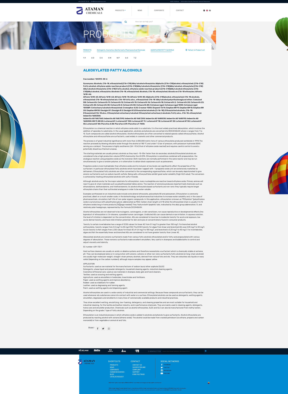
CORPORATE (159, 10)
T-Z (135, 58)
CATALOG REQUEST (117, 377)
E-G (101, 58)
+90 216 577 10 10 (83, 1)
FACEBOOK (167, 364)
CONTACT (180, 10)
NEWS (140, 10)
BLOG (112, 374)
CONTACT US (137, 365)
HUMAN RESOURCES (117, 372)
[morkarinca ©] (209, 383)
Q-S (126, 58)
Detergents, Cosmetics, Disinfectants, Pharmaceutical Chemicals (121, 50)
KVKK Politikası (174, 1)
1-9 (84, 58)
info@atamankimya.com (98, 1)
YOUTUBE (167, 373)
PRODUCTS (87, 50)
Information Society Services (189, 1)
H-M (109, 58)
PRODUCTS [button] (119, 10)
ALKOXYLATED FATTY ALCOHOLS (162, 50)
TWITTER (166, 367)
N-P (118, 58)
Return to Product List (196, 50)
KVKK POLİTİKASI (139, 374)
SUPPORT (136, 372)
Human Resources (204, 1)
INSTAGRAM (167, 370)
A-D (92, 58)
